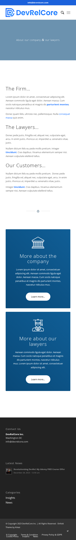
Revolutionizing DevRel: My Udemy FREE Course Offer (39, 469)
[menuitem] (60, 12)
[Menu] (68, 12)
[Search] (60, 12)
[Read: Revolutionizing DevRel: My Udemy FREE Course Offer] (9, 471)
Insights (10, 497)
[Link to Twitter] (67, 531)
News (9, 502)
